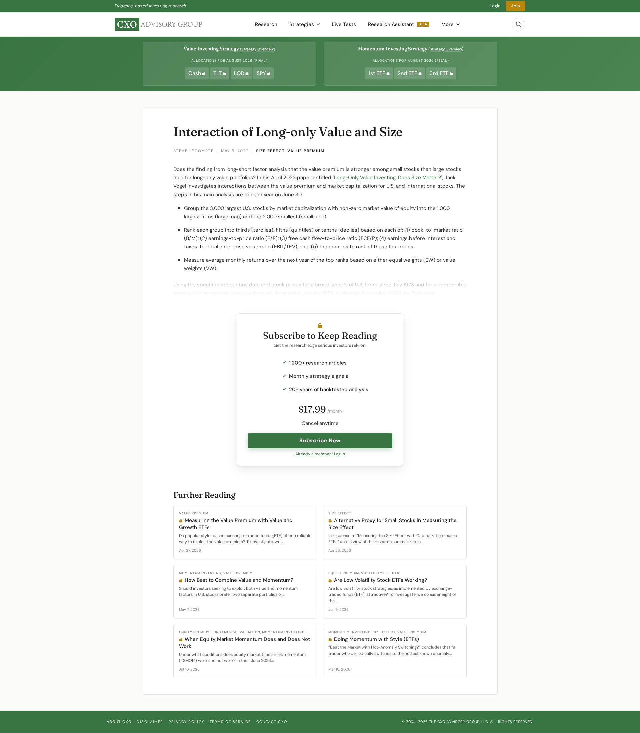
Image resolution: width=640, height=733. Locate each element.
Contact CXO (271, 721)
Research (266, 24)
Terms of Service (230, 721)
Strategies (301, 24)
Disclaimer (150, 721)
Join (515, 6)
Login (495, 6)
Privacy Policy (186, 721)
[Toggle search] (518, 24)
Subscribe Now (319, 440)
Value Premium (305, 151)
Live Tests (344, 24)
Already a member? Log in (320, 454)
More (447, 24)
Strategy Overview (257, 49)
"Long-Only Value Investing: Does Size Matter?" (387, 177)
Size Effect (270, 151)
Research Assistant (397, 24)
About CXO (119, 721)
